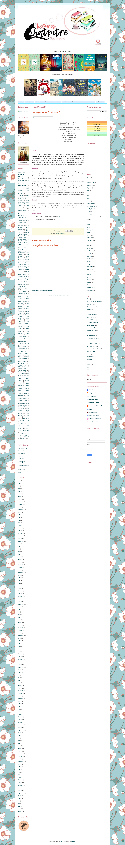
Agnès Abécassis (22, 178)
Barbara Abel (21, 212)
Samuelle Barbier (22, 402)
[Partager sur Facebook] (71, 231)
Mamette (89, 354)
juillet (19, 483)
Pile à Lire (74, 102)
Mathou (27, 356)
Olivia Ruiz (24, 376)
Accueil (21, 102)
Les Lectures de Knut (93, 399)
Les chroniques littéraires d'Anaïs (97, 406)
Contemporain (90, 203)
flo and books (92, 389)
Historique (89, 230)
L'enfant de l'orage (91, 320)
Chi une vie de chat (91, 312)
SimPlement (96, 128)
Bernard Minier (22, 219)
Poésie (88, 261)
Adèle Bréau (21, 172)
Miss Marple (90, 356)
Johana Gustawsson (22, 301)
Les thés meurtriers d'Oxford (94, 349)
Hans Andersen (22, 286)
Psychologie (90, 266)
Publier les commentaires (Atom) (61, 295)
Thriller (88, 282)
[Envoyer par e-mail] (66, 231)
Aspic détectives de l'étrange (94, 301)
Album (88, 177)
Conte (88, 201)
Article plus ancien (48, 290)
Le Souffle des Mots (93, 422)
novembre (20, 504)
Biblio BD (38, 102)
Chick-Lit (89, 193)
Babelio (96, 126)
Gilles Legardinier (22, 283)
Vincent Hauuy (23, 435)
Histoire (88, 227)
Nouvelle (89, 253)
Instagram (96, 133)
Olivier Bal (20, 378)
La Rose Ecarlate (91, 325)
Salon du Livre (21, 469)
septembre (20, 509)
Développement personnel (93, 216)
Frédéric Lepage (22, 278)
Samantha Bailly (22, 400)
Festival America (22, 453)
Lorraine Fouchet (22, 336)
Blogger (73, 841)
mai (19, 488)
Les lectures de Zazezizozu (95, 418)
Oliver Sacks (26, 375)
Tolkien (22, 423)
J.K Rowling (20, 294)
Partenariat (89, 256)
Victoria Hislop (25, 433)
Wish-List (65, 102)
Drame (88, 211)
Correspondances (91, 206)
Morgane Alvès (22, 365)
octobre (20, 507)
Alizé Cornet (21, 187)
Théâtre (88, 285)
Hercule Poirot (90, 317)
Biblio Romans (29, 102)
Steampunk (89, 279)
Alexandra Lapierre (22, 183)
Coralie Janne (22, 251)
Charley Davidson (91, 306)
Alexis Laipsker (22, 185)
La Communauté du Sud (92, 322)
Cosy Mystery (90, 209)
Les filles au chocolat (92, 346)
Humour (89, 232)
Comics (88, 198)
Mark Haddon (21, 350)
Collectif (20, 249)
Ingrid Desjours (22, 291)
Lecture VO (89, 237)
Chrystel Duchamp (22, 239)
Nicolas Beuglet (22, 372)
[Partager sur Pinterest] (72, 231)
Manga (88, 245)
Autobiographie (90, 180)
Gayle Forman (23, 281)
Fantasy (88, 224)
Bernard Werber (22, 220)
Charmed (89, 309)
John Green (21, 303)
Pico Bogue (89, 359)
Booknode (96, 124)
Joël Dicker (26, 308)
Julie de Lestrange (24, 310)
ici (59, 216)
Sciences (89, 274)
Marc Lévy (23, 345)
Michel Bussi (22, 363)
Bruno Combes (21, 224)
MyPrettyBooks (92, 396)
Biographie (89, 188)
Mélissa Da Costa (22, 367)
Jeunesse (89, 235)
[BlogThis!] (67, 231)
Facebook (97, 131)
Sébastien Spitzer (24, 422)
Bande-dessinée (60, 233)
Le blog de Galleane (93, 393)
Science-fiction (90, 272)
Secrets (88, 367)
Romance (89, 269)
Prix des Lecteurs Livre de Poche (22, 462)
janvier (20, 499)
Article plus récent (36, 290)
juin (19, 486)
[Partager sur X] (69, 231)
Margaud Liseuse (93, 412)
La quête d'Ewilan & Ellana (93, 333)
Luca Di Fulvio (22, 340)
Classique (89, 195)
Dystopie (89, 214)
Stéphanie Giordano (24, 420)
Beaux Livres (90, 185)
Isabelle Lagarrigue (22, 293)
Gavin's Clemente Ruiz (23, 279)
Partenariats (91, 102)
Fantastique (89, 222)
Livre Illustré (90, 240)
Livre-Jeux (89, 243)
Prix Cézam (21, 458)
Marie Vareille (22, 346)
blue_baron (63, 841)
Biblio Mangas (47, 102)
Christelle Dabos (22, 237)
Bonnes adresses (22, 448)
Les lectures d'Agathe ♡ (94, 402)
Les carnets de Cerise (92, 338)
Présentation (100, 102)
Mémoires (89, 248)
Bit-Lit (88, 190)
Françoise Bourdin (22, 276)
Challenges (82, 102)
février (20, 496)
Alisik (88, 299)
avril (19, 491)
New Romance (90, 251)
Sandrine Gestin (23, 405)
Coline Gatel (23, 247)
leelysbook (91, 409)
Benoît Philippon (22, 217)
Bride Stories (90, 304)
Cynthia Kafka (21, 252)
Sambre (88, 364)
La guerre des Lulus (91, 330)
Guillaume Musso (22, 284)
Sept (88, 369)
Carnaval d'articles (22, 451)
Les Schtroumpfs (91, 335)
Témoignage (90, 287)
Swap (19, 472)
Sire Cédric (21, 408)
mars (19, 494)
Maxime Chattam (22, 361)
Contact (96, 135)
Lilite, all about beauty (94, 415)
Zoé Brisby (23, 439)
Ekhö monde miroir (91, 314)
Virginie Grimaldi (23, 437)
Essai (88, 219)
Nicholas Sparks (22, 370)
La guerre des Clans (91, 328)
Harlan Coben (23, 288)
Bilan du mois (57, 102)
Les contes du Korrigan (92, 343)
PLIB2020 (20, 456)
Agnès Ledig (21, 180)
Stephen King (26, 418)
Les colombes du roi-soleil (93, 341)
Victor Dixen (22, 432)
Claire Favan (21, 241)
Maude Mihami (22, 360)
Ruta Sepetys (23, 398)
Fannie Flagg (23, 266)
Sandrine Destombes (23, 403)
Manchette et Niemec (23, 343)
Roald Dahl (26, 397)
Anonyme (20, 200)
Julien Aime (22, 311)
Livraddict (96, 122)
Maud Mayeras (23, 358)
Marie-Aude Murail (22, 348)
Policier (88, 258)
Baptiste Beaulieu (22, 210)
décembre (20, 501)
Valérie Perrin (26, 430)
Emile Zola (26, 264)
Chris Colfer (22, 235)
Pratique (89, 264)
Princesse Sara (90, 362)
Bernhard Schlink (22, 222)
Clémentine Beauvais (23, 246)
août (19, 481)
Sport (88, 277)
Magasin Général (91, 351)
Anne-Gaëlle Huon (22, 198)
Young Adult (90, 290)
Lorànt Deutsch (22, 338)
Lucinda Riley (22, 341)
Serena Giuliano (22, 407)
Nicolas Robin (21, 373)
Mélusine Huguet (22, 368)
